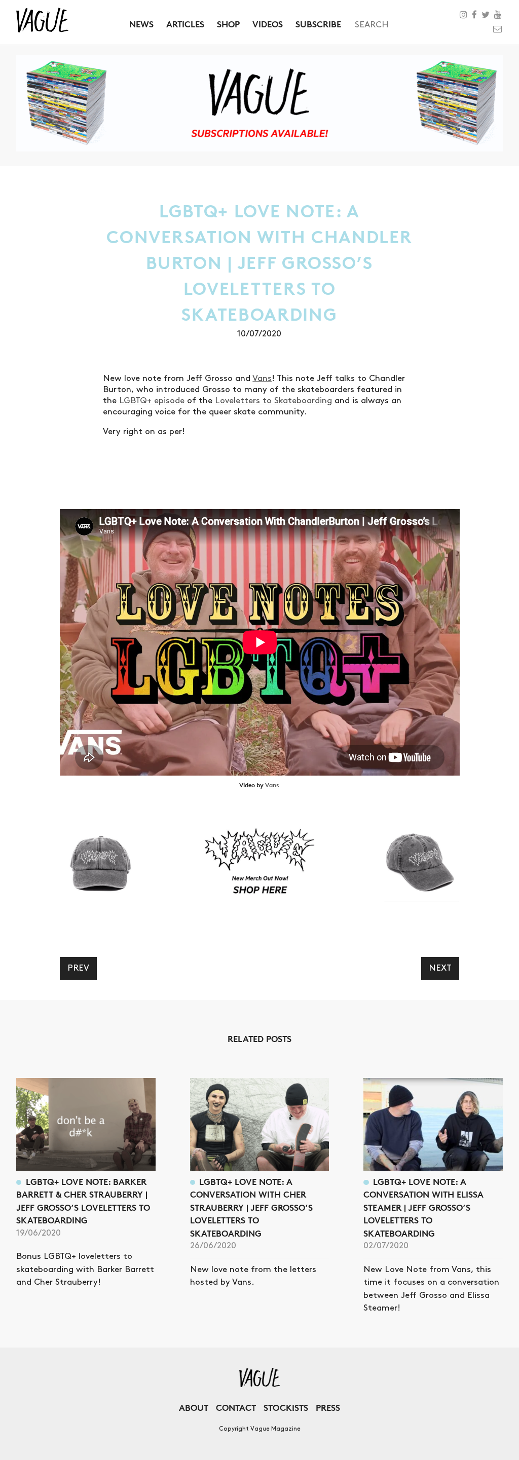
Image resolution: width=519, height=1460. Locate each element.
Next (440, 968)
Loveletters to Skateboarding (273, 401)
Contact (236, 1407)
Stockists (286, 1407)
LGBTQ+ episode (151, 401)
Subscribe (318, 24)
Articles (185, 24)
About (193, 1407)
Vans (262, 378)
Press (328, 1407)
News (141, 24)
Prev (78, 968)
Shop (228, 24)
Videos (267, 24)
